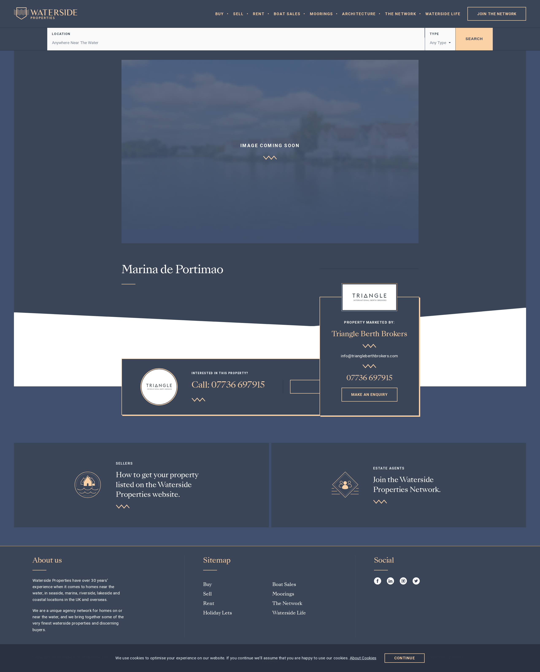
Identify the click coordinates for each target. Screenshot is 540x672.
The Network (400, 14)
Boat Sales (287, 14)
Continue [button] (404, 658)
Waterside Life (442, 14)
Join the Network (496, 14)
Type (434, 34)
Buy (219, 14)
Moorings (321, 14)
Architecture (359, 14)
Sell (238, 14)
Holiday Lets (217, 612)
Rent (259, 14)
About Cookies (363, 658)
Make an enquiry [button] (369, 394)
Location (61, 34)
